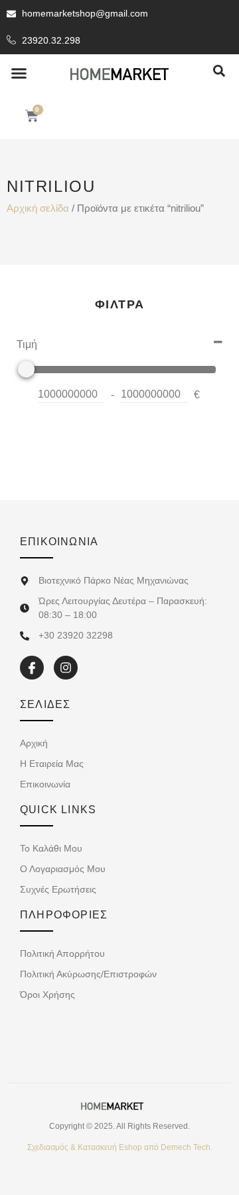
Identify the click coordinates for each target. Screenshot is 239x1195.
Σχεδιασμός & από (119, 1147)
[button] (19, 73)
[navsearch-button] (219, 72)
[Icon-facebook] (32, 668)
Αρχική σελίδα (38, 208)
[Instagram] (66, 668)
